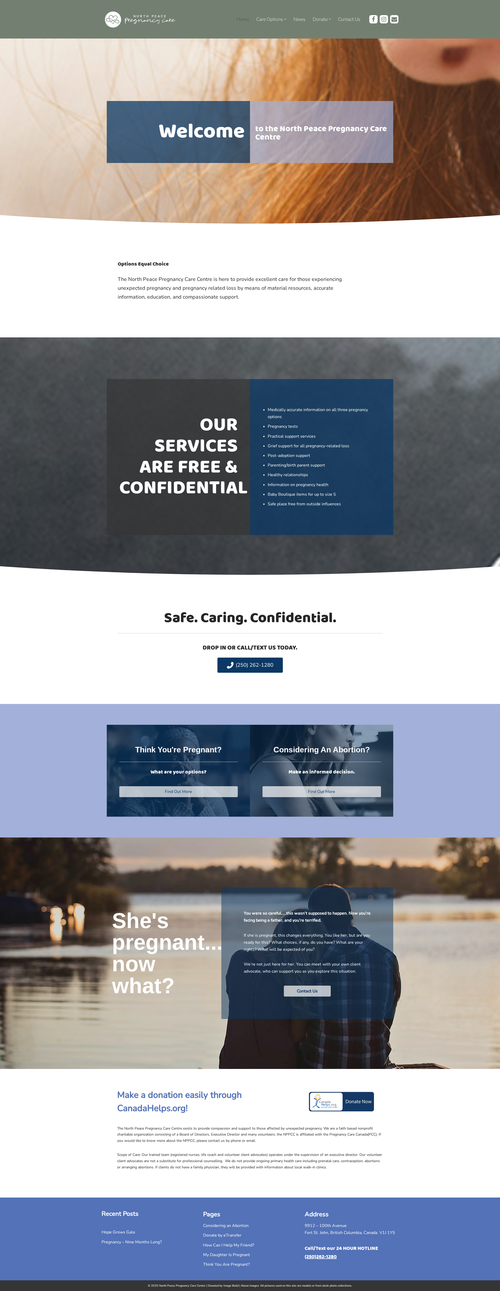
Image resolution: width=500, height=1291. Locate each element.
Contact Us (349, 19)
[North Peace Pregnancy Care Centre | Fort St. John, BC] (141, 19)
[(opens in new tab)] (341, 1110)
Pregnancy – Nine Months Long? (132, 1242)
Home (242, 19)
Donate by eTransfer (222, 1235)
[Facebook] (373, 19)
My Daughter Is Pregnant (226, 1255)
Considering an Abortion (226, 1226)
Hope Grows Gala (118, 1232)
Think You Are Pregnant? (226, 1264)
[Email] (394, 19)
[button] (285, 19)
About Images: (250, 1286)
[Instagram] (384, 19)
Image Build (231, 1286)
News (299, 19)
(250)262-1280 (321, 1257)
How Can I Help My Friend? (228, 1245)
